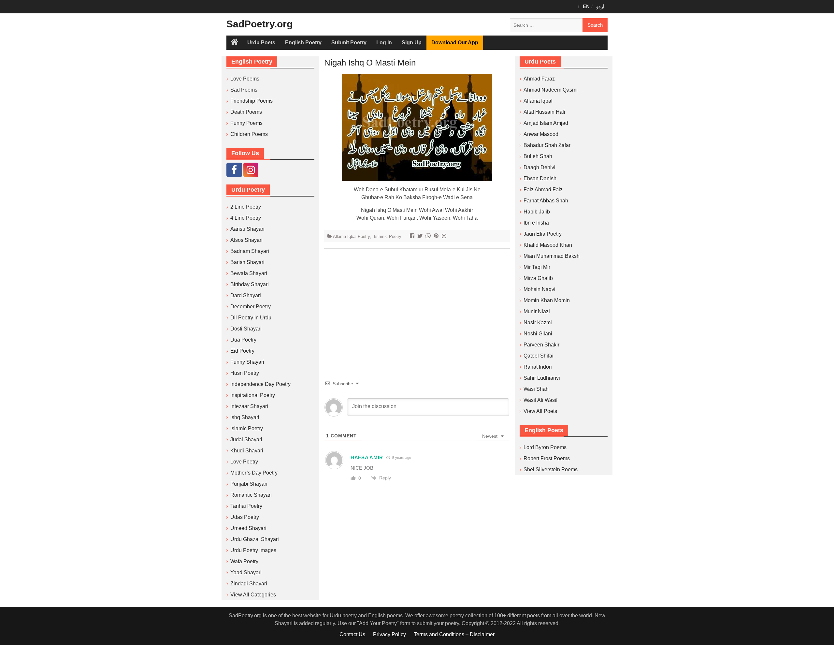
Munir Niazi (537, 311)
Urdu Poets (261, 42)
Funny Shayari (247, 362)
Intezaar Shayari (249, 406)
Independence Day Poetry (260, 384)
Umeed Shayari (248, 528)
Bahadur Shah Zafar (547, 145)
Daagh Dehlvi (539, 167)
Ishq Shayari (244, 417)
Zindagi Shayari (248, 583)
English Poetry (303, 42)
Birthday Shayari (249, 284)
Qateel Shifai (539, 356)
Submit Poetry (349, 42)
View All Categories (253, 594)
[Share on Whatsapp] (428, 236)
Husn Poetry (244, 373)
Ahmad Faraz (539, 78)
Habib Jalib (537, 211)
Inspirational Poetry (252, 395)
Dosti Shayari (246, 328)
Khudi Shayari (246, 450)
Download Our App (454, 42)
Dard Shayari (245, 295)
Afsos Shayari (246, 240)
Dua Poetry (243, 340)
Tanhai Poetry (246, 506)
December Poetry (250, 306)
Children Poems (249, 134)
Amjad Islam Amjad (546, 123)
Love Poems (244, 78)
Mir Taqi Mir (537, 267)
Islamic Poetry (387, 236)
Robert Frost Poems (547, 458)
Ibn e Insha (536, 223)
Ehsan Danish (540, 178)
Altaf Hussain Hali (544, 112)
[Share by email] (445, 236)
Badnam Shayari (249, 251)
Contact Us (352, 634)
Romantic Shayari (251, 495)
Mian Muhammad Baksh (552, 256)
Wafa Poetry (244, 561)
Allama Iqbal (538, 101)
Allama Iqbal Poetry (351, 236)
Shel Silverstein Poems (551, 469)
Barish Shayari (247, 262)
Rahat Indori (538, 367)
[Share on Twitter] (420, 236)
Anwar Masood (541, 134)
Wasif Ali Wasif (540, 400)
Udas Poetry (244, 517)
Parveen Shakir (541, 344)
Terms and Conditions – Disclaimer (454, 634)
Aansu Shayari (247, 229)
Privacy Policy (389, 634)
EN (586, 6)
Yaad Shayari (246, 572)
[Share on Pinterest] (437, 236)
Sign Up (412, 42)
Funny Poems (246, 123)
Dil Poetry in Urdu (250, 317)
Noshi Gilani (538, 333)
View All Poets (540, 411)
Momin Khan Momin (547, 300)
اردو (600, 6)
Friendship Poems (251, 101)
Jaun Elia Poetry (543, 234)
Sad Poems (243, 90)
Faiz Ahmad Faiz (543, 189)
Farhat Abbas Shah (546, 200)
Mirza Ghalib (538, 278)
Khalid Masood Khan (548, 245)
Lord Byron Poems (545, 447)
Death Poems (246, 112)
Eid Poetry (242, 351)
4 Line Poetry (245, 218)
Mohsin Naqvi (539, 289)
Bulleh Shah (538, 156)
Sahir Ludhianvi (542, 378)
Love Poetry (244, 461)
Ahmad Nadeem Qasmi (551, 90)
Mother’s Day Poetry (254, 473)
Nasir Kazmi (538, 322)
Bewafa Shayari (248, 273)
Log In (384, 42)
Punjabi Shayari (248, 484)
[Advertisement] (417, 304)
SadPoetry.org (259, 24)
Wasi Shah (536, 389)
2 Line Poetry (245, 207)
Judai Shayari (246, 439)
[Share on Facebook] (413, 236)
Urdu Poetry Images (253, 550)
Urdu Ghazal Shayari (254, 539)
